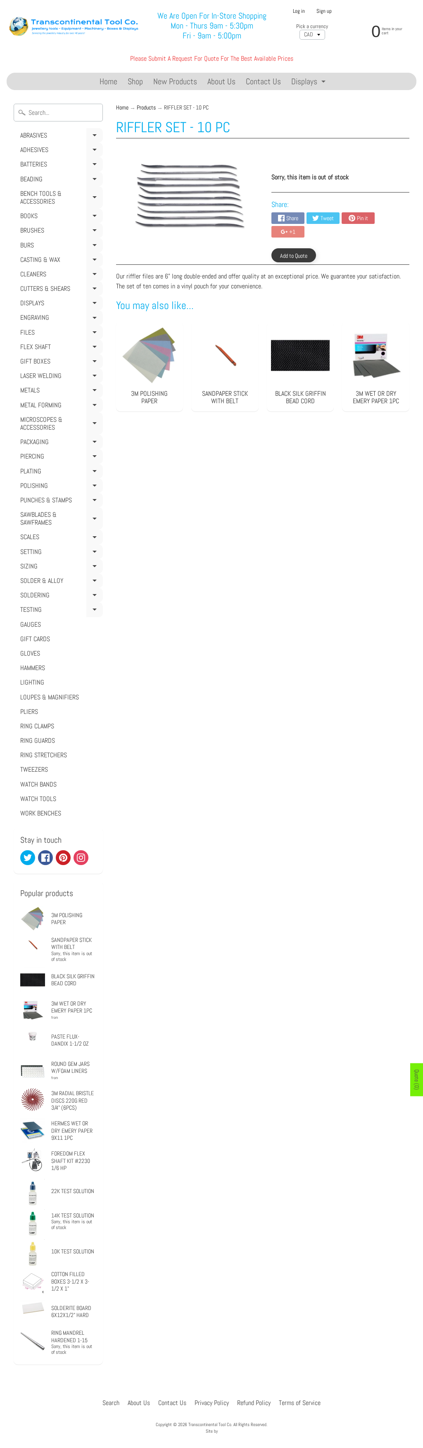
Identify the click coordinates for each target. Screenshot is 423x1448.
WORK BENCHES (40, 813)
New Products (175, 81)
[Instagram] (81, 857)
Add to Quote (293, 255)
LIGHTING (32, 682)
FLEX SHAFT (60, 348)
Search (110, 1402)
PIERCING (60, 458)
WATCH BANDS (38, 784)
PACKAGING (60, 443)
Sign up (324, 11)
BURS (60, 246)
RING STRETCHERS (43, 755)
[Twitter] (27, 857)
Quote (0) (417, 1079)
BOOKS (60, 217)
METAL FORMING (60, 406)
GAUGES (30, 624)
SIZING (60, 567)
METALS (60, 391)
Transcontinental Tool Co (209, 1424)
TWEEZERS (34, 769)
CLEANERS (60, 275)
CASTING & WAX (60, 261)
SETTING (60, 553)
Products (146, 107)
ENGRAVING (60, 319)
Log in (299, 11)
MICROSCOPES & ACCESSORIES (60, 425)
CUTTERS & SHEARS (60, 290)
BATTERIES (60, 165)
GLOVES (30, 653)
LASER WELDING (60, 377)
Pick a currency (312, 26)
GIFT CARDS (35, 639)
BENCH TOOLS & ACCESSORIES (60, 199)
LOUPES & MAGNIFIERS (49, 697)
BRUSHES (60, 232)
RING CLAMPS (37, 726)
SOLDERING (60, 596)
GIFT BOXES (60, 363)
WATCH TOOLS (38, 798)
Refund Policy (254, 1402)
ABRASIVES (60, 137)
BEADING (60, 180)
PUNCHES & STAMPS (60, 501)
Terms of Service (300, 1402)
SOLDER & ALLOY (60, 582)
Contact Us (263, 81)
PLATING (60, 472)
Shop (135, 81)
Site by (212, 1431)
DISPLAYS (60, 304)
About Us (221, 81)
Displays (309, 83)
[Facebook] (45, 857)
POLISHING (60, 487)
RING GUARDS (37, 740)
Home (108, 81)
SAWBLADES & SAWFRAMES (60, 520)
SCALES (60, 538)
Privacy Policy (212, 1402)
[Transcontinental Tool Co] (75, 25)
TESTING (60, 611)
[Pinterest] (63, 857)
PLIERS (29, 711)
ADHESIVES (60, 151)
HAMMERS (32, 667)
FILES (60, 334)
